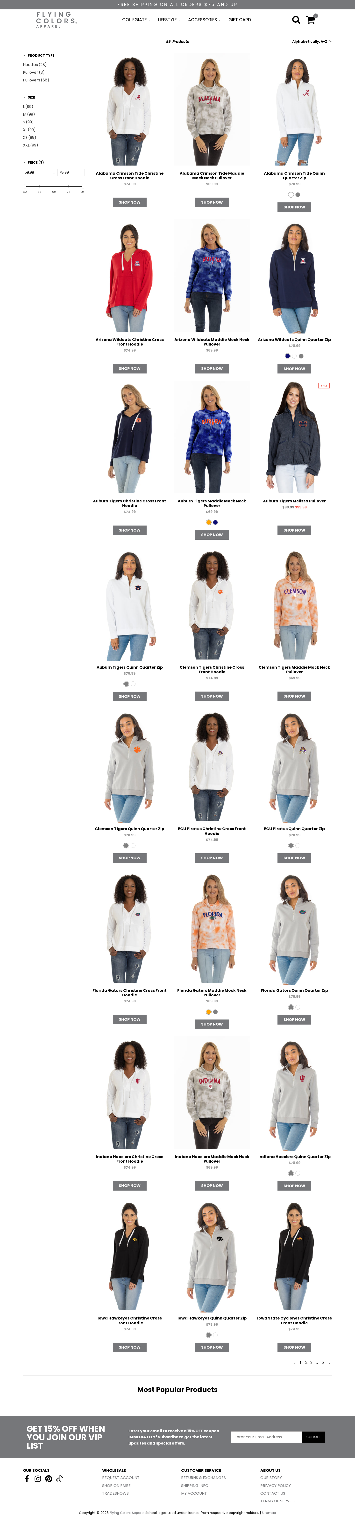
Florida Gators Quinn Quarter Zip (294, 990)
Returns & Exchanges (203, 1477)
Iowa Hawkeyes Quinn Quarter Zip (212, 1318)
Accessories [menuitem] (202, 20)
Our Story (271, 1477)
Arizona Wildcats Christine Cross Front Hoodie (130, 341)
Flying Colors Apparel (127, 1512)
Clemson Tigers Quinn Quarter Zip (129, 828)
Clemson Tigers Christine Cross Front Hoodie (212, 669)
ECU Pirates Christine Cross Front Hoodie (212, 831)
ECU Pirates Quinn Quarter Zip (294, 828)
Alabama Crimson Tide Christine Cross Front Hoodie (129, 175)
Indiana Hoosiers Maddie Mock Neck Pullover (212, 1159)
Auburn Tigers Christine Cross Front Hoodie (129, 503)
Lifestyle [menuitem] (167, 20)
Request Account (121, 1477)
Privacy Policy (275, 1485)
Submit (313, 1437)
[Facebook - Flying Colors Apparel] (27, 1478)
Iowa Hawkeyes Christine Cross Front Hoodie (130, 1320)
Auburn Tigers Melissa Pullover (294, 501)
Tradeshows (115, 1493)
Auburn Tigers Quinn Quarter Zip (130, 667)
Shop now (130, 202)
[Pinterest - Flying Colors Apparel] (49, 1478)
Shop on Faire (116, 1485)
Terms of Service (278, 1501)
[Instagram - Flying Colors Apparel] (38, 1478)
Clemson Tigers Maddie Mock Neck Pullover (294, 669)
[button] (39, 55)
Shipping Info (194, 1485)
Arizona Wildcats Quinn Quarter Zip (294, 339)
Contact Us (272, 1493)
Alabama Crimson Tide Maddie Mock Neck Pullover (212, 175)
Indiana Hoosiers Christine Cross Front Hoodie (129, 1159)
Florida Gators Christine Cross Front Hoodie (129, 992)
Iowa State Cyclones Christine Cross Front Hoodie (294, 1320)
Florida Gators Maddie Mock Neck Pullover (212, 992)
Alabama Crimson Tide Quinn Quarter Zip (294, 175)
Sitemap (269, 1512)
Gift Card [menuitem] (239, 20)
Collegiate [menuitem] (134, 20)
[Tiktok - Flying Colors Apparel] (60, 1478)
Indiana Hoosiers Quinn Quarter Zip (294, 1156)
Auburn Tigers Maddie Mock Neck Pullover (212, 503)
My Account (194, 1493)
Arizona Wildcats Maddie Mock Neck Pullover (211, 341)
